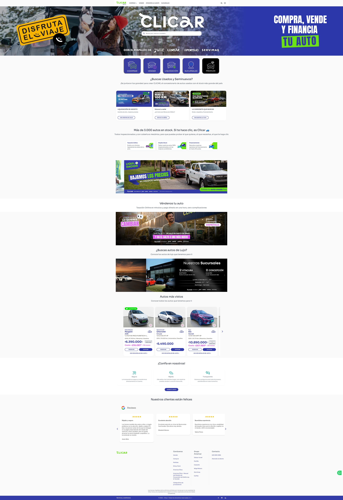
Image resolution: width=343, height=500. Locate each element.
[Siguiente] (224, 177)
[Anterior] (118, 177)
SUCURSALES (165, 3)
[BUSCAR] (221, 3)
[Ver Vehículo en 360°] (150, 331)
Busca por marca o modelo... (156, 33)
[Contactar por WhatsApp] (339, 473)
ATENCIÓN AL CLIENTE (152, 3)
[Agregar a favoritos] (150, 325)
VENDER (141, 3)
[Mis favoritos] (225, 3)
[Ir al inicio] (121, 3)
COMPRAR (132, 3)
